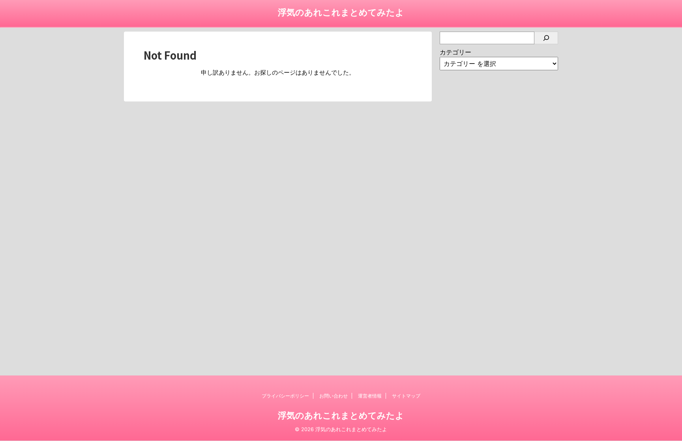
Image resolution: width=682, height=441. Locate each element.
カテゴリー (455, 52)
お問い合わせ (333, 396)
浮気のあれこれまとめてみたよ (341, 12)
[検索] (546, 38)
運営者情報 (370, 396)
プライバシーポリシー (285, 396)
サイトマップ (406, 396)
